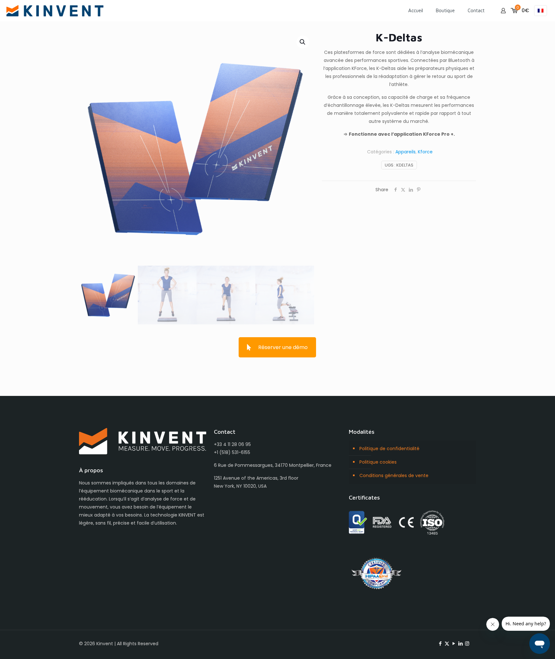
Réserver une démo (283, 347)
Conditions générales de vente (393, 475)
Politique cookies (378, 462)
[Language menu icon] (540, 10)
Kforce (425, 152)
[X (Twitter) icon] (447, 643)
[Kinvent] (54, 10)
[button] (302, 42)
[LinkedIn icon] (460, 643)
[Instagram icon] (467, 643)
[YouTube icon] (453, 643)
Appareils (405, 152)
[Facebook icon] (440, 643)
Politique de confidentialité (389, 448)
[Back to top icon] (524, 646)
